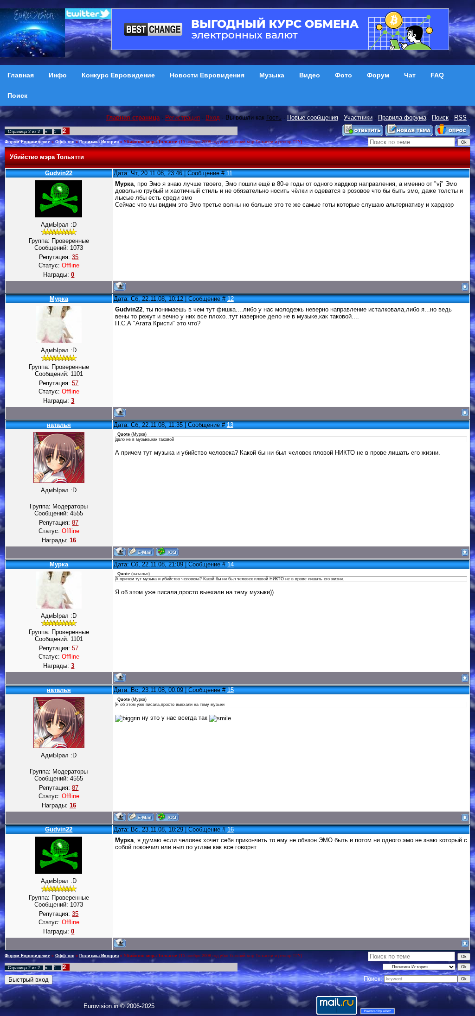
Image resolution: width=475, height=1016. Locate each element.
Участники (358, 117)
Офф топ (64, 142)
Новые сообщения (312, 117)
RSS (460, 117)
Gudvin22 (58, 173)
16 (230, 829)
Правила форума (402, 117)
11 (229, 173)
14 (230, 564)
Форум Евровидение (27, 142)
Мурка (59, 298)
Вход (212, 117)
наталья (59, 424)
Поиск (440, 117)
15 (230, 689)
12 (230, 298)
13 (230, 424)
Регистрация (182, 117)
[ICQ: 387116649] (167, 551)
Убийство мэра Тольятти (151, 142)
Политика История (99, 142)
